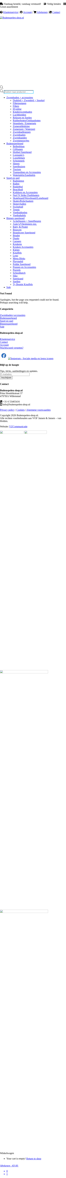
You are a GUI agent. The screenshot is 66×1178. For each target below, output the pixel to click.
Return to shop (33, 1158)
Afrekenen (42, 12)
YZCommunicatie (18, 426)
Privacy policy (7, 410)
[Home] (12, 17)
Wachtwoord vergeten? (11, 347)
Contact (56, 12)
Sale (2, 326)
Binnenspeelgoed (8, 323)
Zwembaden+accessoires (12, 315)
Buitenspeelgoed (8, 318)
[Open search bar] (1, 88)
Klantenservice (10, 12)
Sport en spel (6, 321)
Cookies (20, 410)
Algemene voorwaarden (38, 410)
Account (27, 12)
